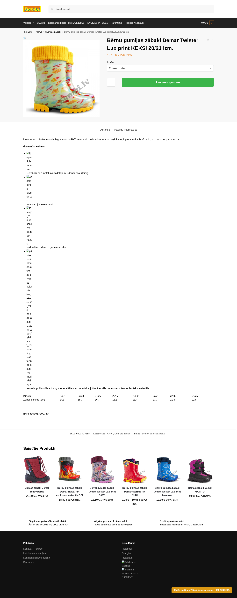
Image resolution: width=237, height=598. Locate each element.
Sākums (28, 32)
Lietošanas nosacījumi (35, 553)
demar (145, 433)
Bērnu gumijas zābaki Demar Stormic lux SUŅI (134, 491)
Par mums (29, 562)
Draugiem (127, 553)
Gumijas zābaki (53, 32)
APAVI (39, 32)
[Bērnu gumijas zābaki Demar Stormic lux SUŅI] (135, 470)
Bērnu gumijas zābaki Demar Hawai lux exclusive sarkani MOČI (69, 491)
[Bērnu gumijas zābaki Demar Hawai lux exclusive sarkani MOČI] (69, 470)
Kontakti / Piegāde (33, 548)
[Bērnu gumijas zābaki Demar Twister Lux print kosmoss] (167, 470)
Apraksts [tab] (105, 129)
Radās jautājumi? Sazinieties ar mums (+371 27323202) (202, 590)
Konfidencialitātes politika (36, 557)
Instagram (127, 557)
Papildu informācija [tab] (125, 129)
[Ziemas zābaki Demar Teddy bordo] (37, 470)
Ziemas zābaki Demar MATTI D (200, 489)
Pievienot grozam (168, 82)
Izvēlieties (37, 503)
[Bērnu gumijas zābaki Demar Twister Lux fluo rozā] (212, 40)
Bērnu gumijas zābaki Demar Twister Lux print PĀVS (102, 491)
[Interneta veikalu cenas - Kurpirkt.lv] (168, 573)
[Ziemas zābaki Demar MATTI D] (200, 470)
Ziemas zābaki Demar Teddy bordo (37, 489)
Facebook (127, 548)
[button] (207, 23)
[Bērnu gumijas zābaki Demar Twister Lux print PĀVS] (208, 40)
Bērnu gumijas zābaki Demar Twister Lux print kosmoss (167, 491)
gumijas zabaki (157, 433)
